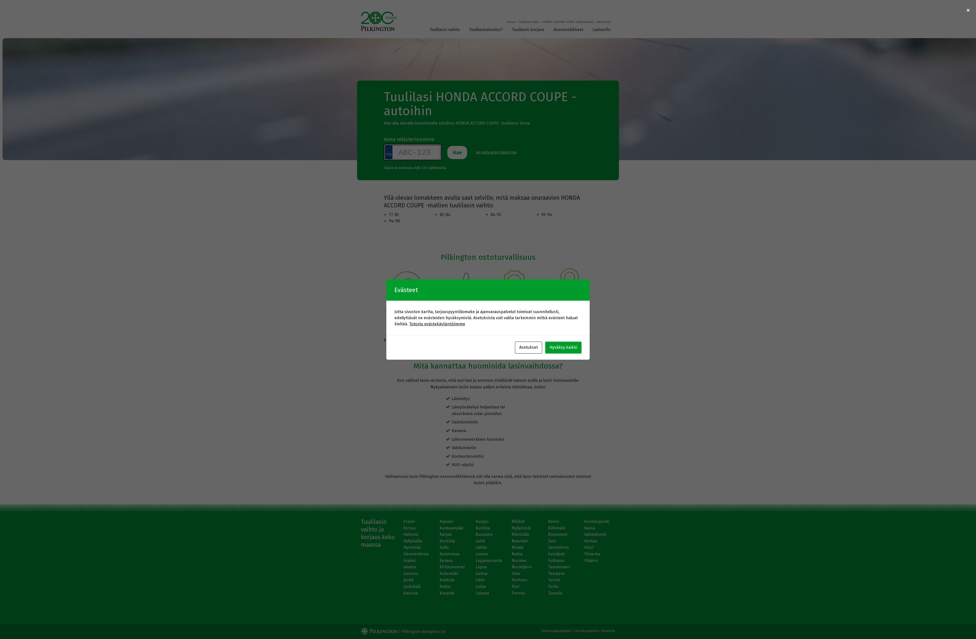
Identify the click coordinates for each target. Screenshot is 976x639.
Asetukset (528, 347)
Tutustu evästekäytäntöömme (437, 324)
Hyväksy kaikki (563, 347)
